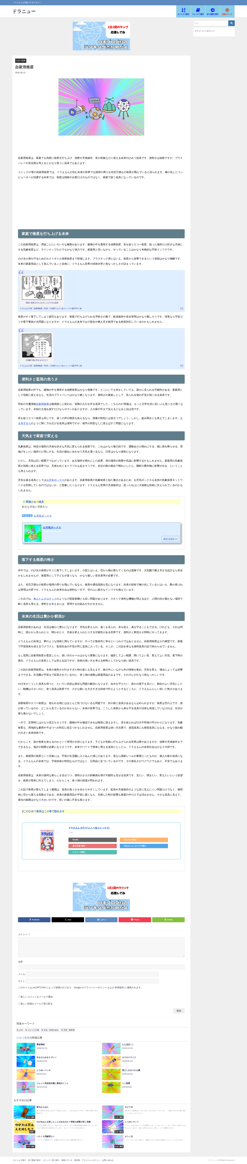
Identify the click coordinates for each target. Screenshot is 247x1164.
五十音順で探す (34, 1160)
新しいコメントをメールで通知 (37, 997)
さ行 (21, 1030)
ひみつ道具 (20, 60)
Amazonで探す (130, 840)
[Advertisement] (101, 204)
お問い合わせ (107, 1160)
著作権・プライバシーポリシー (87, 1160)
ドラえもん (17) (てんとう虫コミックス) (88, 828)
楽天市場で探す (79, 846)
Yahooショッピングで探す (135, 846)
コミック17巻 (33, 1030)
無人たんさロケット (45, 598)
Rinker (72, 832)
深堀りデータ (66, 1160)
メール (21, 974)
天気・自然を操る (51, 1030)
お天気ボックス (55, 480)
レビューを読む (79, 852)
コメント (24, 934)
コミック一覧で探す (51, 1160)
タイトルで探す (19, 1160)
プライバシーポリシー (95, 987)
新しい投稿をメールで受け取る (37, 1003)
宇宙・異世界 (69, 1030)
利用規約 (119, 987)
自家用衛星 (42, 404)
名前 (20, 962)
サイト (21, 981)
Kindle (75, 840)
